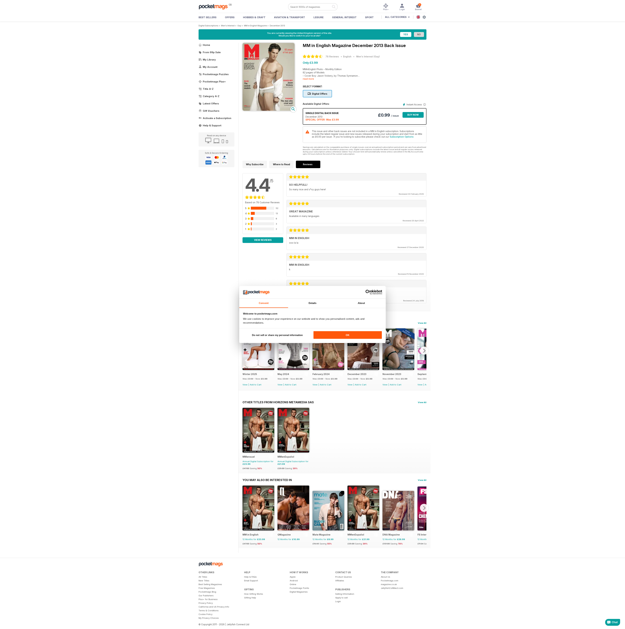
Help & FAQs (250, 576)
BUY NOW (413, 114)
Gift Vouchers (211, 110)
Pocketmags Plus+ (214, 81)
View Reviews (263, 240)
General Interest (344, 17)
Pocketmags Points (299, 588)
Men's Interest (228, 25)
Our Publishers (206, 595)
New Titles (204, 580)
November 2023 (391, 374)
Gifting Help (250, 597)
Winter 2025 (250, 374)
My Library (209, 59)
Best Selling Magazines (210, 584)
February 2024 (321, 374)
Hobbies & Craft (254, 17)
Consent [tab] (264, 302)
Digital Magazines (299, 591)
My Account (210, 66)
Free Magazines (207, 588)
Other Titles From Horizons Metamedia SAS (278, 402)
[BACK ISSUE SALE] (258, 369)
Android (294, 580)
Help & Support (212, 125)
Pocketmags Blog (207, 591)
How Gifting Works (253, 594)
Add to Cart (255, 384)
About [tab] (361, 302)
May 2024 (283, 374)
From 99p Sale (212, 52)
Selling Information (344, 594)
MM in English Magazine (255, 25)
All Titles (203, 576)
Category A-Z (211, 96)
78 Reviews (332, 56)
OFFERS (230, 17)
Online (293, 584)
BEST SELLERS (207, 17)
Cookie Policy (205, 614)
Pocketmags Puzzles (216, 74)
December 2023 (356, 374)
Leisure (318, 17)
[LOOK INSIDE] (269, 109)
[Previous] (245, 351)
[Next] (424, 351)
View (245, 384)
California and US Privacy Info (214, 606)
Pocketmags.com (389, 580)
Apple (293, 576)
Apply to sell (341, 597)
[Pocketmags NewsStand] (215, 6)
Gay (239, 25)
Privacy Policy (206, 603)
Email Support (251, 580)
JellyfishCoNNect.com (392, 588)
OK (347, 335)
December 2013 (277, 25)
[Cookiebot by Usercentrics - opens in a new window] (368, 292)
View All (422, 323)
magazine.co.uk (389, 584)
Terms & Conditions (209, 610)
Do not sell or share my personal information (277, 335)
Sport (369, 17)
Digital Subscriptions (208, 25)
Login (338, 601)
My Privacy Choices (209, 618)
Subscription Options (402, 136)
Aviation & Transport (289, 17)
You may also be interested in (267, 480)
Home (206, 45)
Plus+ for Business (208, 599)
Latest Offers (211, 103)
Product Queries (343, 576)
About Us (385, 576)
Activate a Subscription (217, 118)
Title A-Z (208, 88)
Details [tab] (313, 302)
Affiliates (339, 580)
